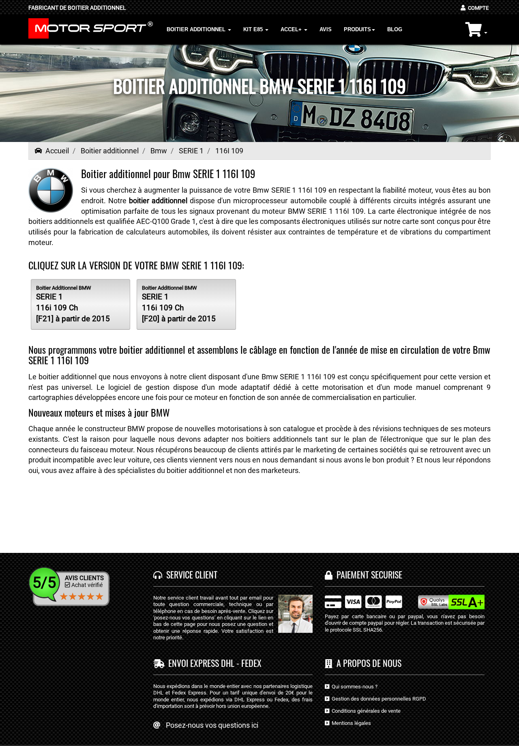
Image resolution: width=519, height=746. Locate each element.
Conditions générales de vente (365, 711)
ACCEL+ (292, 29)
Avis (326, 29)
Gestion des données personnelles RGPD (377, 699)
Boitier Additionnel (197, 29)
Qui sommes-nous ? (353, 687)
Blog (394, 29)
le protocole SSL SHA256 (353, 630)
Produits (357, 29)
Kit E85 (253, 29)
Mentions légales (350, 723)
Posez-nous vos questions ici (212, 725)
